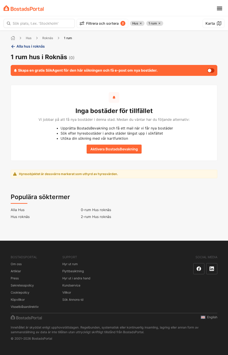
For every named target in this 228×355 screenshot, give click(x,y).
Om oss (16, 264)
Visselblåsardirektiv (25, 307)
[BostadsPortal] (24, 8)
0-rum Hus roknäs (96, 210)
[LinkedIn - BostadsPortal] (211, 268)
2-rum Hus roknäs (96, 216)
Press (15, 278)
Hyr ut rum (70, 264)
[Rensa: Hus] (140, 23)
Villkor (66, 292)
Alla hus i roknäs (30, 46)
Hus (29, 38)
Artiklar (16, 271)
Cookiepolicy (20, 292)
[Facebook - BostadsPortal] (198, 268)
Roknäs (47, 38)
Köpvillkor (18, 299)
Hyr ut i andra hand (76, 278)
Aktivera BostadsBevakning (114, 149)
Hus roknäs (20, 216)
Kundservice (71, 285)
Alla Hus (17, 210)
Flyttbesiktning (73, 271)
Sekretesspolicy (22, 285)
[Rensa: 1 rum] (159, 23)
